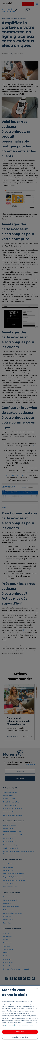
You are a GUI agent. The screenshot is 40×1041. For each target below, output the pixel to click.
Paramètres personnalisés (20, 1037)
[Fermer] (37, 988)
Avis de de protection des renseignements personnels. (19, 1025)
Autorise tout (20, 1032)
